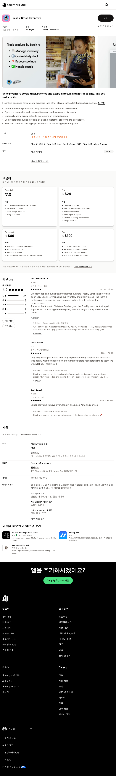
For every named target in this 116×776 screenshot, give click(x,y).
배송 (61, 650)
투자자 (62, 686)
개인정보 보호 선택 (11, 767)
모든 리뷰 (9, 326)
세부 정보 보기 (38, 518)
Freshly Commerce (50, 30)
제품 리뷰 (63, 627)
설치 (105, 18)
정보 (61, 675)
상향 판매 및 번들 (67, 633)
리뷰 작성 (9, 320)
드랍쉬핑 (63, 616)
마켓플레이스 (65, 622)
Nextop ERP (74, 532)
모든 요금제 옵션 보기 (83, 266)
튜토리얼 (35, 452)
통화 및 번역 (65, 655)
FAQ (33, 448)
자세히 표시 (35, 318)
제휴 (61, 703)
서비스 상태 (64, 714)
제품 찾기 (6, 622)
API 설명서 (7, 680)
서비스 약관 (8, 745)
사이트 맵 (6, 759)
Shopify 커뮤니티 (11, 686)
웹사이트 (35, 467)
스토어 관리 (8, 650)
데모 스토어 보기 (106, 26)
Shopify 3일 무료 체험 (58, 580)
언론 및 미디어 (66, 692)
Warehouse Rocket (20, 545)
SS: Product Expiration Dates (25, 532)
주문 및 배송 (8, 633)
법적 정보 (63, 708)
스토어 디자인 (9, 638)
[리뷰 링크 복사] (49, 279)
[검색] (106, 4)
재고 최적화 (36, 151)
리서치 (5, 692)
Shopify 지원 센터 (11, 675)
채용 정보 (63, 680)
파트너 (62, 697)
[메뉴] (112, 4)
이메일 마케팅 (65, 638)
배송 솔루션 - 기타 (39, 161)
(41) (32, 30)
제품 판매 (6, 627)
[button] (29, 536)
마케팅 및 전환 (9, 644)
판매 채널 (6, 616)
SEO (61, 644)
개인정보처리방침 (39, 444)
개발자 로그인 (9, 737)
